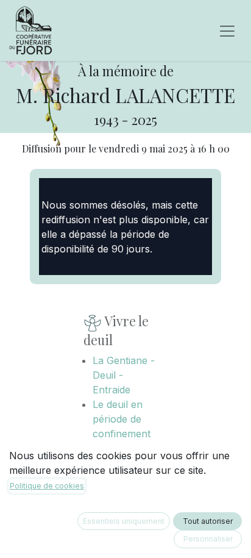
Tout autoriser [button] (208, 521)
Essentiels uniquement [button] (123, 521)
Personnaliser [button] (208, 538)
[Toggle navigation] (227, 30)
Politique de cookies (47, 485)
